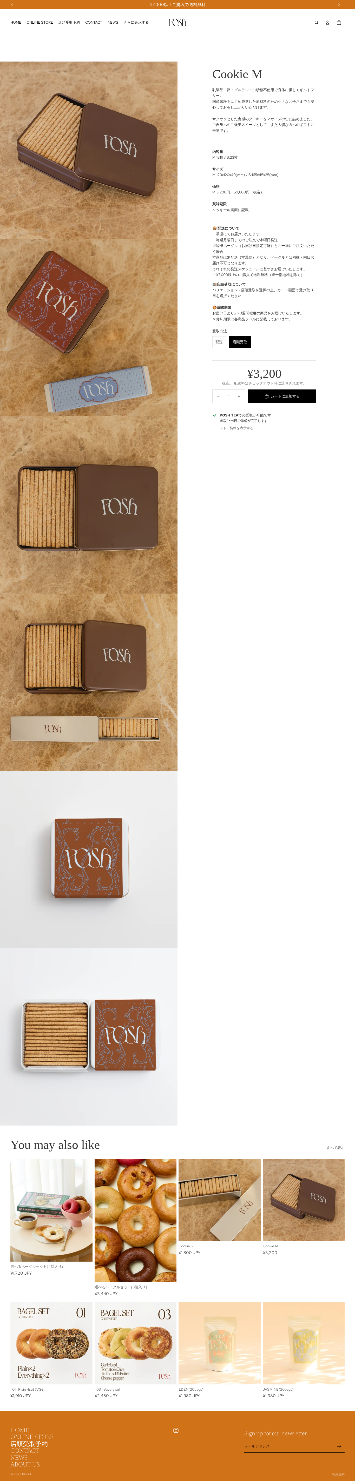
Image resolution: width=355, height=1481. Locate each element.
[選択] (252, 1233)
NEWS (19, 1458)
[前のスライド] (18, 1210)
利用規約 (338, 1474)
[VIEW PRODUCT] (84, 1253)
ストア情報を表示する (236, 428)
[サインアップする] (339, 1446)
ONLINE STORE (32, 1438)
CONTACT (24, 1451)
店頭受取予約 (29, 1444)
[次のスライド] (85, 1210)
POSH (26, 1474)
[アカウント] (327, 22)
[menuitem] (136, 22)
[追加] (84, 1376)
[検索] (316, 22)
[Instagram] (176, 1430)
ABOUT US (25, 1465)
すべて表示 (335, 1147)
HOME (19, 1431)
